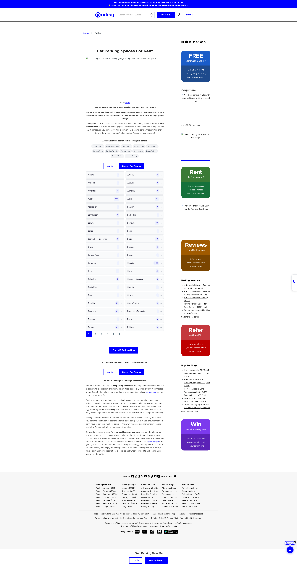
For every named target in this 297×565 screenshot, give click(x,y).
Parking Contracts (149, 500)
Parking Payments (149, 503)
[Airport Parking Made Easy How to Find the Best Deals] (195, 218)
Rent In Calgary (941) (105, 506)
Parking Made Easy (175, 518)
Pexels (127, 103)
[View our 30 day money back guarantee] (195, 147)
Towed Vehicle (117, 156)
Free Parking (126, 146)
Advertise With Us (190, 488)
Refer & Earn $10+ (190, 500)
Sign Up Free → (156, 560)
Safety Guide (167, 500)
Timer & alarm (164, 514)
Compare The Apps (149, 491)
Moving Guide (139, 146)
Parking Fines (98, 151)
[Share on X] (190, 42)
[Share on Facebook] (182, 42)
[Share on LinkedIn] (193, 42)
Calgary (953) (128, 506)
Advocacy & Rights (149, 488)
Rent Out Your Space (191, 503)
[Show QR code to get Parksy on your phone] (294, 282)
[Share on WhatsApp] (205, 42)
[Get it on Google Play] (171, 532)
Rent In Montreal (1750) (106, 500)
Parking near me (111, 514)
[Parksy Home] (105, 14)
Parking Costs (152, 146)
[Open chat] (290, 549)
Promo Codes (168, 494)
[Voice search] (151, 15)
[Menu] (200, 15)
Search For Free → (131, 166)
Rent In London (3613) (106, 488)
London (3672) (128, 488)
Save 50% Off (144, 2)
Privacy (136, 518)
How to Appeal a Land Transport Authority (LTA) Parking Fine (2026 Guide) (195, 392)
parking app (151, 392)
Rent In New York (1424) (107, 503)
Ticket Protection (169, 503)
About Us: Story (169, 488)
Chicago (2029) (129, 497)
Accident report (196, 514)
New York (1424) (129, 503)
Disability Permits (149, 494)
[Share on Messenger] (186, 42)
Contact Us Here (169, 491)
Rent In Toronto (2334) (106, 491)
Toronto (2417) (128, 491)
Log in (110, 166)
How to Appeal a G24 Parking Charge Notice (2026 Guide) (197, 383)
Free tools (98, 514)
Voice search (126, 514)
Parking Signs (125, 151)
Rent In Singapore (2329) (107, 494)
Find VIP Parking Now (124, 350)
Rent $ (189, 15)
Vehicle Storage (132, 156)
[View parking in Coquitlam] (195, 108)
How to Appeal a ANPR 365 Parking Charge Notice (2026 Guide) (197, 373)
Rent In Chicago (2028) (106, 497)
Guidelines (127, 518)
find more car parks (190, 317)
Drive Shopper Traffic (191, 494)
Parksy (86, 33)
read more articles (189, 411)
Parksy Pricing (147, 506)
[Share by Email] (197, 42)
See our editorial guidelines (179, 523)
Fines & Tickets (147, 497)
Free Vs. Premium (169, 497)
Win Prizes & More (190, 506)
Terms (146, 518)
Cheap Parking (98, 146)
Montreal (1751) (129, 500)
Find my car (138, 514)
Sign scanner (150, 514)
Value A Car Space (170, 506)
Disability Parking (112, 146)
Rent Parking (138, 151)
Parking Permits (112, 151)
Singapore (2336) (129, 494)
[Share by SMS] (201, 42)
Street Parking (151, 151)
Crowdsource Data (190, 497)
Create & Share (188, 491)
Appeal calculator (179, 514)
